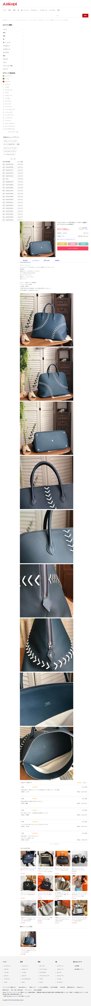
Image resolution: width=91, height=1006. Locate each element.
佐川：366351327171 (8, 170)
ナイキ (7, 78)
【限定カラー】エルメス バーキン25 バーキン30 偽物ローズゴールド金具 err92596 (28, 919)
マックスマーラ (9, 115)
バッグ (4, 10)
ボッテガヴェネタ (10, 129)
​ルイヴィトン (60, 965)
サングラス (52, 10)
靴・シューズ (24, 10)
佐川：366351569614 (8, 219)
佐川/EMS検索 (53, 987)
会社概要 (77, 965)
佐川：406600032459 (8, 181)
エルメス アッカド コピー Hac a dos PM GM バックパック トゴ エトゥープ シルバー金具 (79, 894)
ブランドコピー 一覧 (13, 131)
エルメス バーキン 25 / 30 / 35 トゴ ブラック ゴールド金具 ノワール (45, 894)
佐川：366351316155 (8, 173)
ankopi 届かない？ (22, 987)
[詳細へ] (86, 782)
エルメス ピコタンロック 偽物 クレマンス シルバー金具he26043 (45, 919)
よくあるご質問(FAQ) (43, 987)
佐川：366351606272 (8, 202)
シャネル (7, 98)
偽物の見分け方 (71, 987)
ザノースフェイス (10, 126)
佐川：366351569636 (8, 214)
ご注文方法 (62, 987)
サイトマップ (28, 990)
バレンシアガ (8, 112)
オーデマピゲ (42, 972)
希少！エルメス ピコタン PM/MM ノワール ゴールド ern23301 (78, 870)
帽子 (58, 10)
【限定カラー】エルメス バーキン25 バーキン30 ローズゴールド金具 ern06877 (62, 919)
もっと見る (20, 161)
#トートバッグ (64, 239)
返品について (33, 987)
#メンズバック (71, 239)
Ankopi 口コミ (80, 987)
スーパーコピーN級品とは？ (9, 987)
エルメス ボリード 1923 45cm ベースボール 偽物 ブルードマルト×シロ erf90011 (28, 950)
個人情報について (79, 969)
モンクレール (8, 90)
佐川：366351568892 (8, 184)
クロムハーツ (8, 95)
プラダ (7, 87)
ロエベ (7, 92)
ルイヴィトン (8, 76)
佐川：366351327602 (8, 164)
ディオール (8, 101)
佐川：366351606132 (8, 205)
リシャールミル (43, 969)
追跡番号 (57, 260)
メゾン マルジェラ (10, 109)
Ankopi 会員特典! (38, 990)
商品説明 (25, 260)
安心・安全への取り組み (17, 990)
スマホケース (43, 10)
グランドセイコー (10, 123)
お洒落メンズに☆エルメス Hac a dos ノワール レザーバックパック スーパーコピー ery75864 (45, 870)
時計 (14, 10)
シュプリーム (8, 117)
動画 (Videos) (6, 990)
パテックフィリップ (44, 975)
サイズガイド (35, 260)
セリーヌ (7, 84)
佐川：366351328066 (8, 193)
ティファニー (8, 106)
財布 (10, 10)
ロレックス (8, 104)
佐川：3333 (5, 178)
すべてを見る (54, 844)
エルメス (7, 81)
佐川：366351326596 (8, 190)
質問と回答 (46, 260)
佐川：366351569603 (8, 217)
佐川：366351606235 (8, 208)
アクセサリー (34, 10)
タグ (58, 239)
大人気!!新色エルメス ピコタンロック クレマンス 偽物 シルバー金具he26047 (62, 894)
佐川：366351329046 (8, 167)
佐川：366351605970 (8, 199)
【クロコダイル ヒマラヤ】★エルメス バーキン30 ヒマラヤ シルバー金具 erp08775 (79, 919)
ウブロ (41, 978)
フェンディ (8, 120)
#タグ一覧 (12, 158)
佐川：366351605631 (8, 211)
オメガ (41, 982)
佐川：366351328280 (8, 196)
